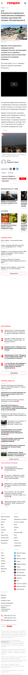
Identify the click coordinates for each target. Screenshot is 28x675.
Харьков (3, 563)
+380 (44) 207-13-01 (10, 615)
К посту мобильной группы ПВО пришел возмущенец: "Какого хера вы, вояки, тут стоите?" (13, 253)
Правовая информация (7, 603)
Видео (15, 537)
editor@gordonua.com (10, 620)
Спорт (2, 527)
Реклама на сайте (5, 600)
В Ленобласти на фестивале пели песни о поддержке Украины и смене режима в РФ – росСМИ (13, 415)
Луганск (3, 571)
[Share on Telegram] (17, 169)
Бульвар (4, 211)
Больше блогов (14, 273)
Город (2, 549)
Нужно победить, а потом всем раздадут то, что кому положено (13, 267)
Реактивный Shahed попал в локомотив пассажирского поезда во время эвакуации (13, 447)
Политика (3, 519)
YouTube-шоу (17, 543)
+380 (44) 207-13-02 (10, 618)
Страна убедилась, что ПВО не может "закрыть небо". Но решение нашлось (14, 340)
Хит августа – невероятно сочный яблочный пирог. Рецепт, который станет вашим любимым (14, 477)
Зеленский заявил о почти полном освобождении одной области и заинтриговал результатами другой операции (12, 432)
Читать (22, 178)
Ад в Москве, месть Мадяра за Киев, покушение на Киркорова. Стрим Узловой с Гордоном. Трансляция (15, 366)
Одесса (3, 558)
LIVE (15, 529)
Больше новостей (14, 459)
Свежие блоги (6, 237)
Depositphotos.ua (5, 641)
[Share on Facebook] (11, 169)
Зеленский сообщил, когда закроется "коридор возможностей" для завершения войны (12, 440)
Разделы (16, 513)
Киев (2, 553)
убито (3, 124)
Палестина (10, 172)
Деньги (3, 522)
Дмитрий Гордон (21, 553)
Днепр (2, 566)
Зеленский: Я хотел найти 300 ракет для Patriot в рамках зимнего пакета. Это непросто (13, 394)
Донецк (3, 560)
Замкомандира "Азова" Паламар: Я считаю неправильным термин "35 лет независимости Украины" (15, 356)
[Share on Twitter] (14, 169)
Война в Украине (5, 516)
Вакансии (3, 595)
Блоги (15, 524)
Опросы (16, 540)
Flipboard (19, 578)
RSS (18, 580)
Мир (7, 7)
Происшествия (5, 537)
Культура (3, 529)
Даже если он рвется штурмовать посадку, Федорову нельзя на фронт (13, 261)
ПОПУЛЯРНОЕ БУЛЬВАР (9, 463)
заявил (14, 63)
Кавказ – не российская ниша (12, 240)
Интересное (4, 543)
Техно (2, 532)
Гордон (3, 7)
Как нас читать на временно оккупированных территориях (5, 608)
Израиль (4, 172)
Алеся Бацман (20, 572)
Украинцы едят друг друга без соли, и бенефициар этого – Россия (12, 245)
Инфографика (4, 540)
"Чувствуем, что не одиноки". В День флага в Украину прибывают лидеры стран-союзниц (13, 423)
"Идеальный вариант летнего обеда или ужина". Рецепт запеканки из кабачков (14, 503)
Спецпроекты (17, 545)
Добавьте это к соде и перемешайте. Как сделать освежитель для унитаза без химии (15, 485)
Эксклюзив (17, 532)
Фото (15, 535)
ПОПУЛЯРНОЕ (6, 326)
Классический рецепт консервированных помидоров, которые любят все (13, 468)
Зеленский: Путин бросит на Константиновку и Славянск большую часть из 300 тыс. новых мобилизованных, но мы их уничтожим (14, 407)
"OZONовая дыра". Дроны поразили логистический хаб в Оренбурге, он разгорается (16, 454)
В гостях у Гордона (19, 522)
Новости (3, 513)
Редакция (3, 597)
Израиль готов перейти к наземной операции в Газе (9, 202)
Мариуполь (4, 568)
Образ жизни (4, 535)
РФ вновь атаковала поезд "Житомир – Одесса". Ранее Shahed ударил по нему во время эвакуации (13, 387)
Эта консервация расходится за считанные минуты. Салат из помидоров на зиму (9, 226)
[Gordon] (13, 3)
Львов (2, 555)
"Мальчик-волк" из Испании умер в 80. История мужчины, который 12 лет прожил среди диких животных (14, 332)
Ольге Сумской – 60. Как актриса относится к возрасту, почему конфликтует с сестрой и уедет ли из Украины (15, 494)
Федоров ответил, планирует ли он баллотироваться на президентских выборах (15, 348)
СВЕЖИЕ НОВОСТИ (7, 381)
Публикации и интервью (20, 519)
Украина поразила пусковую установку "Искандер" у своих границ (12, 400)
